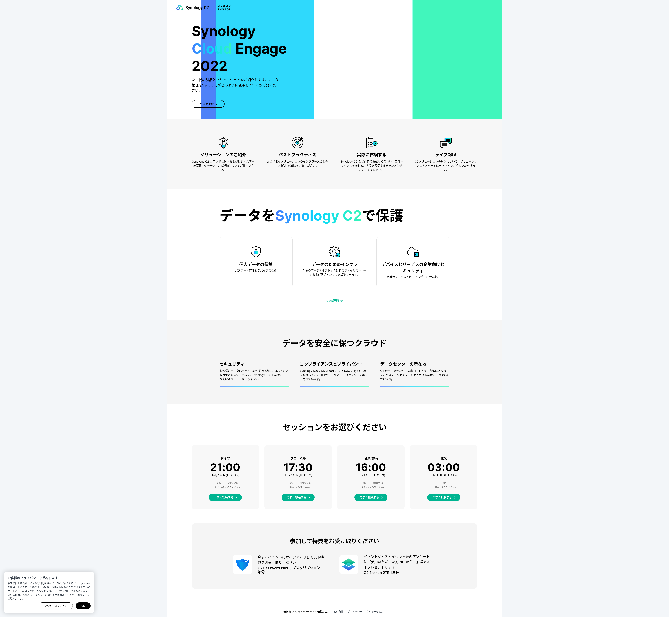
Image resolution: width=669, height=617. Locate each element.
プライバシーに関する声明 (45, 594)
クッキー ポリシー (77, 594)
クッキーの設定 (374, 611)
